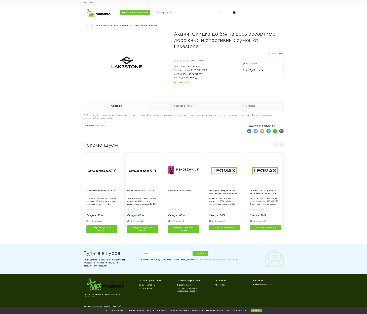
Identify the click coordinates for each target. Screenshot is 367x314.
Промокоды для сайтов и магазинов (111, 25)
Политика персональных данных (97, 306)
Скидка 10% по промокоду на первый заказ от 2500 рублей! (264, 193)
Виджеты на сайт (185, 285)
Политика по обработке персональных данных (188, 290)
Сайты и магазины (147, 285)
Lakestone (100, 125)
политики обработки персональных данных (215, 259)
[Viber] (281, 131)
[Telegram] (268, 131)
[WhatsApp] (275, 131)
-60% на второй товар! (180, 190)
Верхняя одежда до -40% (140, 190)
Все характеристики (183, 82)
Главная (87, 25)
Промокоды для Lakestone (145, 25)
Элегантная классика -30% (100, 190)
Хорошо (256, 310)
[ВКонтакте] (249, 131)
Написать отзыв (197, 61)
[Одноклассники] (262, 131)
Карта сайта (118, 306)
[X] (255, 131)
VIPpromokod (89, 3)
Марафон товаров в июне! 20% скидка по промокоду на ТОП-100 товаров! (223, 193)
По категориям (146, 289)
